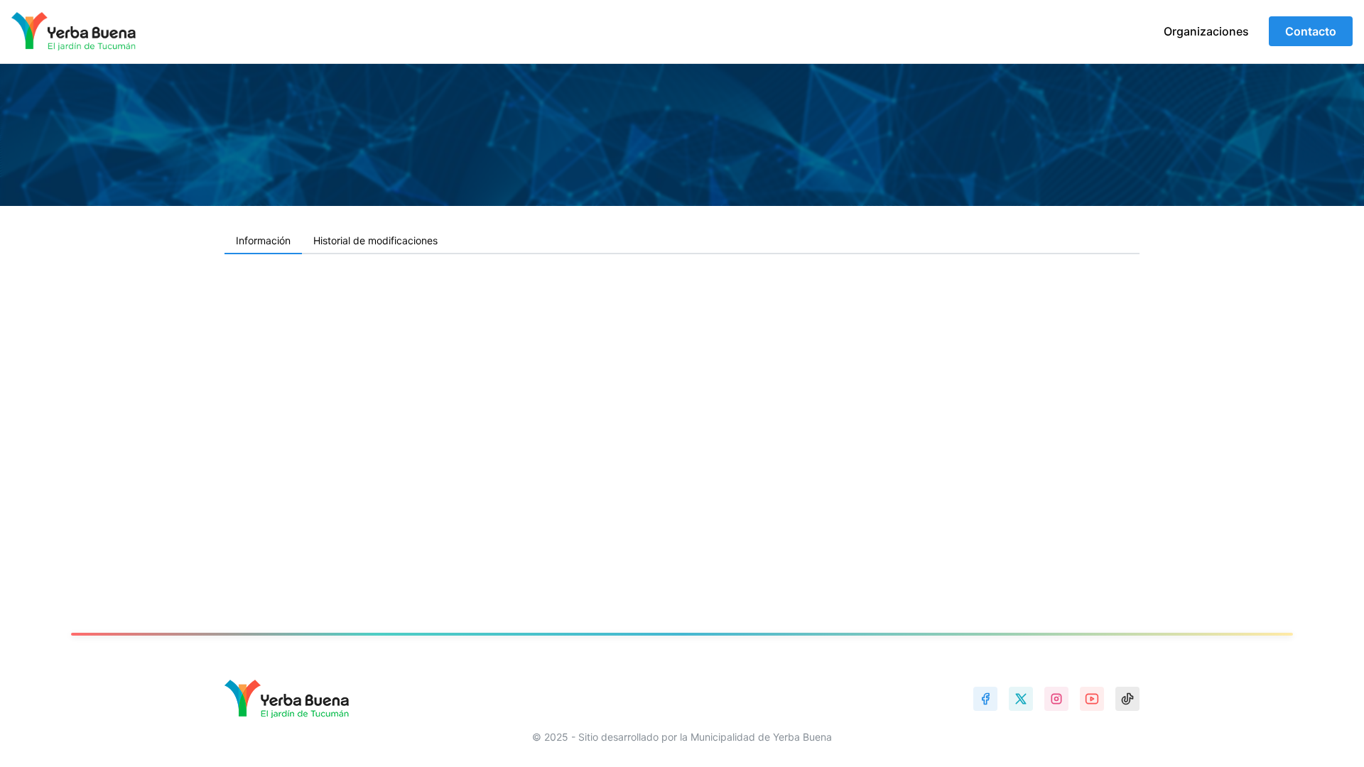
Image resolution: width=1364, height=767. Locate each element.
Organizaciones (1206, 31)
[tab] (263, 241)
